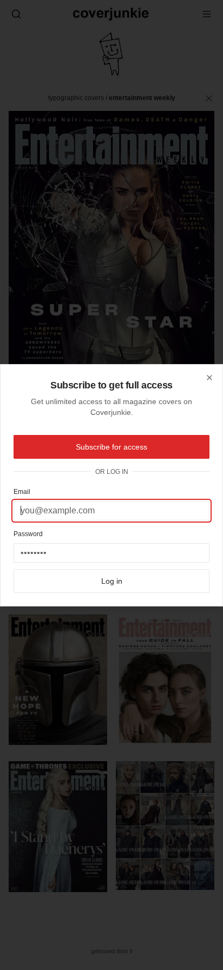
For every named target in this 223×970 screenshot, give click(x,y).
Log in (111, 581)
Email (22, 492)
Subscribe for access (111, 447)
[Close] (209, 377)
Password (28, 534)
